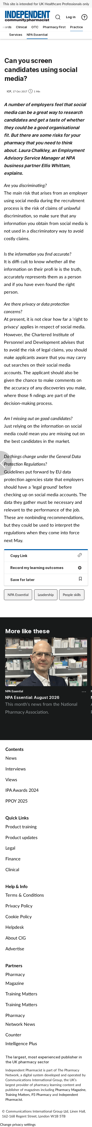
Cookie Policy (18, 916)
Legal (10, 848)
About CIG (15, 938)
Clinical (12, 869)
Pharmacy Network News (20, 1020)
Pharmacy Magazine (15, 979)
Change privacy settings (18, 1124)
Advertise (14, 948)
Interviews (15, 768)
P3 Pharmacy (41, 1094)
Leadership (46, 595)
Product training (21, 826)
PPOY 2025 (16, 801)
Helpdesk (14, 927)
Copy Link (18, 556)
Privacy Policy (18, 905)
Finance (13, 858)
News (11, 758)
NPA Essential (18, 595)
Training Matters (21, 993)
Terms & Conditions (24, 895)
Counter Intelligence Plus (21, 1039)
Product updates (21, 837)
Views (11, 779)
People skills (72, 595)
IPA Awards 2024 (22, 790)
